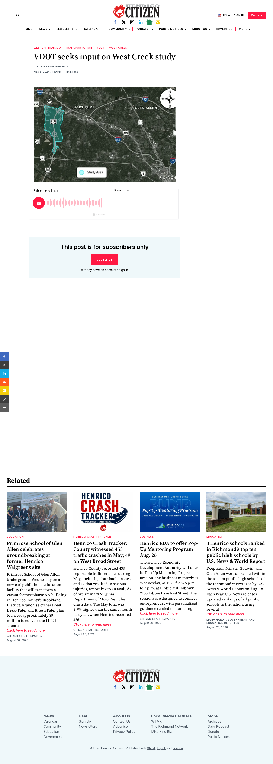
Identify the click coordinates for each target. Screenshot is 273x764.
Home (28, 29)
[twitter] (123, 22)
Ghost (151, 748)
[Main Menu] (10, 15)
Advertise (224, 29)
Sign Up (85, 721)
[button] (4, 356)
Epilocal (178, 748)
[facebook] (115, 22)
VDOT (100, 47)
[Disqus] (104, 343)
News (43, 29)
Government (53, 737)
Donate (257, 15)
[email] (158, 22)
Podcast (143, 29)
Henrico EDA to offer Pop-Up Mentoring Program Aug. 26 (169, 549)
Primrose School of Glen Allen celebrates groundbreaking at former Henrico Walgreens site (34, 555)
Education (15, 536)
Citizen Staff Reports (51, 66)
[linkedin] (140, 22)
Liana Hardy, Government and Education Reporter (230, 621)
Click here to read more (26, 630)
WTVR (156, 721)
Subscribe (104, 259)
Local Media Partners (171, 716)
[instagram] (132, 22)
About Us (199, 29)
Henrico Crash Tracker (92, 536)
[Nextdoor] (149, 22)
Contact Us (122, 721)
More (243, 29)
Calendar (92, 29)
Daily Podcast (218, 726)
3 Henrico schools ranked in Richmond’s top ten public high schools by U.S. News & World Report (235, 552)
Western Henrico (47, 47)
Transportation (78, 47)
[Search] (17, 15)
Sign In (239, 15)
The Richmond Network (169, 726)
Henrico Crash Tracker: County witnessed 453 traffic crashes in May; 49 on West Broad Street (101, 552)
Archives (214, 721)
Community (118, 29)
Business (147, 536)
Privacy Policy (124, 731)
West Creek (118, 47)
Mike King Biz (161, 731)
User (83, 716)
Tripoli (161, 748)
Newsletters (66, 29)
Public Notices (171, 29)
